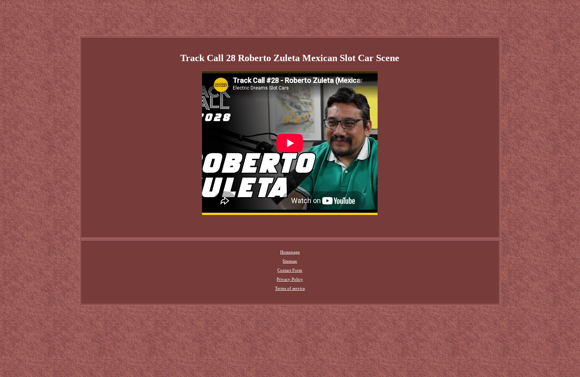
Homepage (290, 252)
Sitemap (290, 261)
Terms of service (290, 288)
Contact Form (289, 270)
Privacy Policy (290, 279)
